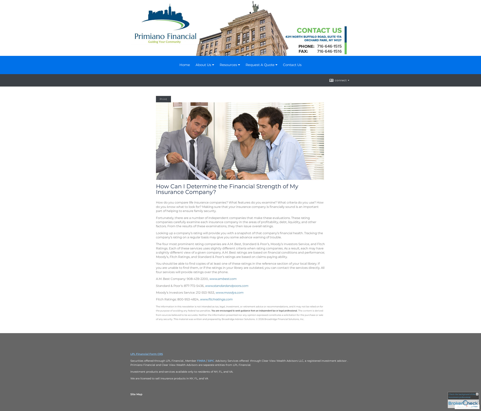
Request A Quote (260, 65)
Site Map (136, 394)
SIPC (211, 360)
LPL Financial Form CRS (146, 354)
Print (163, 99)
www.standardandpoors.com (226, 286)
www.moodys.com (229, 292)
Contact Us (292, 65)
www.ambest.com (222, 279)
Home (184, 65)
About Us (203, 65)
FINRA (201, 360)
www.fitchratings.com (216, 299)
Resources (228, 65)
